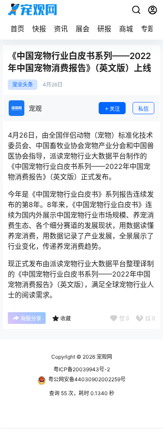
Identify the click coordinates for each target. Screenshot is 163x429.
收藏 (65, 318)
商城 (126, 28)
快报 (39, 28)
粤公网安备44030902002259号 (87, 379)
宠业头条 (22, 84)
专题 (148, 28)
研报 (104, 28)
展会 (83, 28)
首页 (17, 28)
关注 (115, 109)
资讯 (61, 28)
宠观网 (103, 356)
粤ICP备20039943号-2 (81, 369)
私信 (143, 109)
